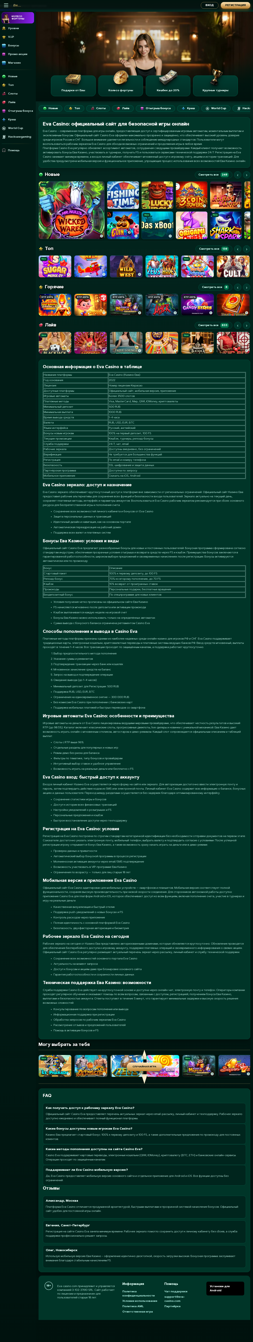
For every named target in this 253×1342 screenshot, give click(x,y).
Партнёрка (172, 1306)
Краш (191, 108)
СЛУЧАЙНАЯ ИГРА (144, 1067)
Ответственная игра (137, 1311)
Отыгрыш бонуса (158, 108)
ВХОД (209, 5)
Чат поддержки (175, 1291)
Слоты (101, 108)
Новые (53, 108)
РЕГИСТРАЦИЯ (235, 5)
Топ (77, 108)
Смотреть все (212, 174)
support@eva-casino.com (174, 1299)
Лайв (125, 108)
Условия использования (139, 1301)
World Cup (218, 108)
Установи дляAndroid (220, 1288)
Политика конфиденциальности (138, 1293)
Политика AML (133, 1306)
